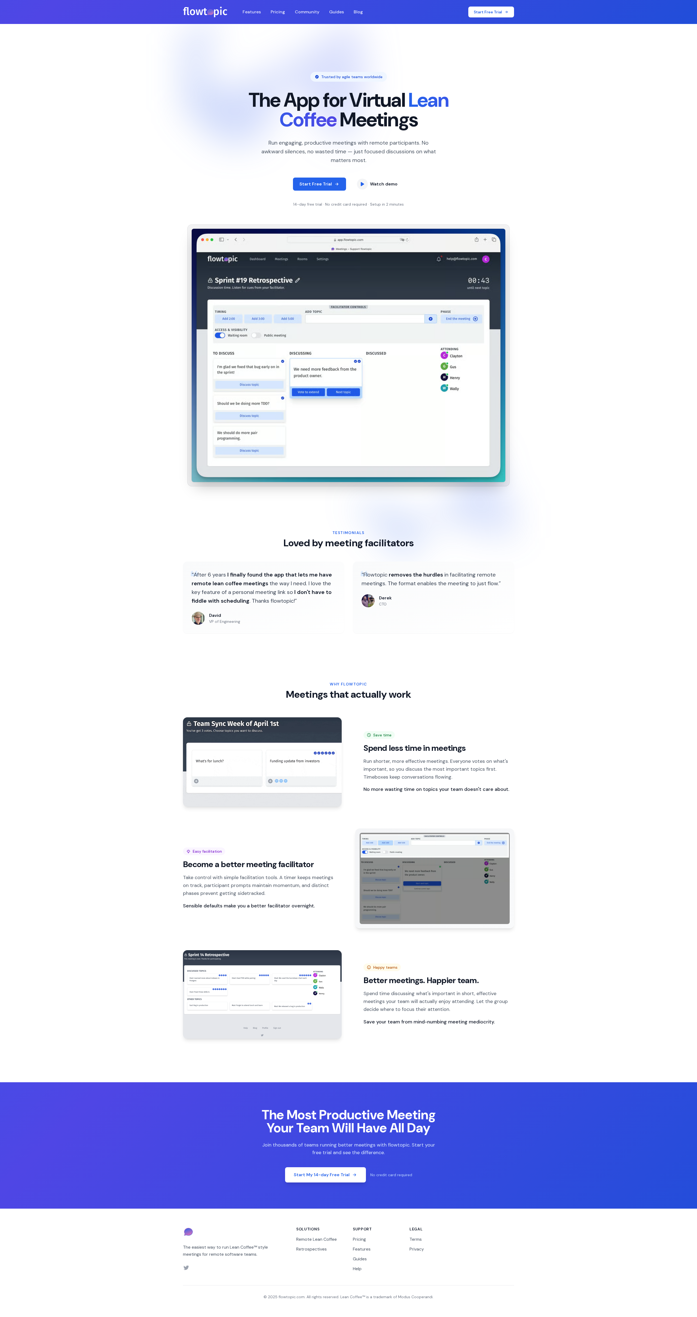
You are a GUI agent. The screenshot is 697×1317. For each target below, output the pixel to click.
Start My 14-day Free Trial (322, 1175)
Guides (336, 12)
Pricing (278, 12)
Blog (358, 12)
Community (307, 12)
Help (357, 1269)
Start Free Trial (315, 184)
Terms (415, 1239)
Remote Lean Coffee (316, 1239)
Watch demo (384, 184)
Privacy (416, 1249)
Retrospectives (311, 1249)
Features (252, 12)
